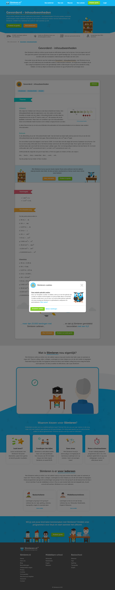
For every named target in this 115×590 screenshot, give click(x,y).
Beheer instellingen (51, 309)
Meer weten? (44, 302)
